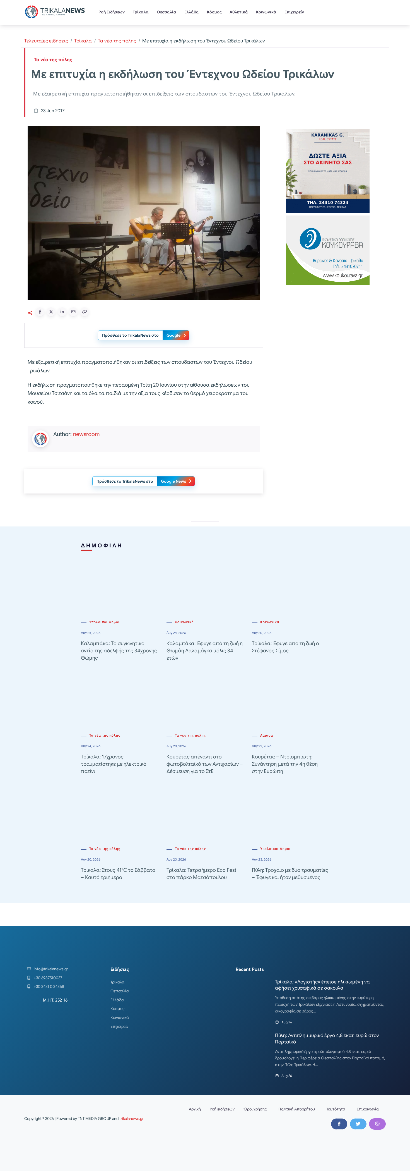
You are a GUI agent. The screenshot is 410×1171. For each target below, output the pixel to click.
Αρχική (195, 1109)
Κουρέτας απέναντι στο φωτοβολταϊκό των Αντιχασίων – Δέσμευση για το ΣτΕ (205, 764)
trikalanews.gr (131, 1118)
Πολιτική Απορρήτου (296, 1109)
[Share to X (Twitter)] (51, 311)
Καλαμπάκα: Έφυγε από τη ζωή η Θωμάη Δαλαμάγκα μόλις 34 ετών (205, 650)
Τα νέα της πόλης (117, 41)
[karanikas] (328, 170)
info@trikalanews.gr (51, 968)
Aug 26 (286, 1022)
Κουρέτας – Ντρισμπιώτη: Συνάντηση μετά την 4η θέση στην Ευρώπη (285, 764)
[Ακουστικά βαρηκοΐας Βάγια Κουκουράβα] (328, 250)
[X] (358, 1123)
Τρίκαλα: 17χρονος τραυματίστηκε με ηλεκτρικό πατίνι (113, 764)
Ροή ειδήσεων (222, 1109)
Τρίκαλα (141, 12)
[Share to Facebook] (39, 311)
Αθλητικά (239, 12)
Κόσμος (214, 12)
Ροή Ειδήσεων (111, 12)
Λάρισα (266, 735)
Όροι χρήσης (255, 1109)
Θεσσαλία (166, 12)
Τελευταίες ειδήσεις (46, 41)
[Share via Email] (73, 311)
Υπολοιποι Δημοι (104, 622)
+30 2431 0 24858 (49, 986)
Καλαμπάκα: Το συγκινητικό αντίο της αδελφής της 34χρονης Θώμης (119, 650)
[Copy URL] (84, 311)
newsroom (86, 434)
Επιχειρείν (294, 12)
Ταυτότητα (335, 1109)
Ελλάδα (191, 12)
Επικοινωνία (368, 1109)
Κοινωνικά (266, 12)
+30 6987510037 (48, 977)
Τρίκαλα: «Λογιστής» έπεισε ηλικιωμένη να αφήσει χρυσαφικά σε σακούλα (322, 985)
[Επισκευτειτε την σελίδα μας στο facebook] (339, 1123)
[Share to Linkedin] (62, 311)
